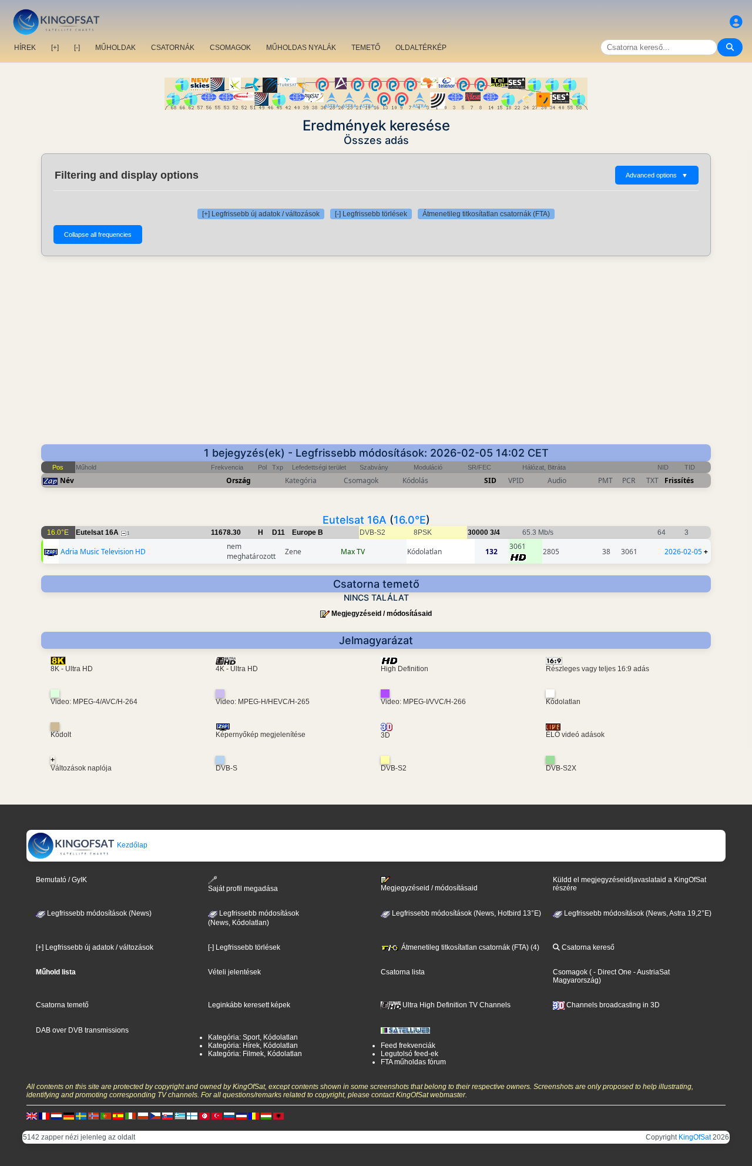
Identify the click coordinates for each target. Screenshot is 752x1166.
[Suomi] (192, 1115)
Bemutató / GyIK (61, 880)
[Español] (118, 1115)
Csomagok (570, 972)
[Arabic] (204, 1115)
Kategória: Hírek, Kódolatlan (253, 1045)
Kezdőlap (131, 845)
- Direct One (612, 972)
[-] (77, 47)
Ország (238, 480)
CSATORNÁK (172, 47)
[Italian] (130, 1115)
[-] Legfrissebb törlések (371, 214)
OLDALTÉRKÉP (420, 47)
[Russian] (229, 1115)
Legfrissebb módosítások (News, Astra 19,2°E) (636, 913)
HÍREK (25, 47)
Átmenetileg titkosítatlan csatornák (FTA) (486, 214)
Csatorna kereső (587, 947)
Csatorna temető (62, 1005)
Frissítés (679, 480)
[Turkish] (217, 1115)
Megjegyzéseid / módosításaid (381, 613)
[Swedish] (81, 1115)
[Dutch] (56, 1115)
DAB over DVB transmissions (82, 1030)
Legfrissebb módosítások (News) (98, 913)
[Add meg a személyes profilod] (736, 22)
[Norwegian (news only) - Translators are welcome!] (93, 1115)
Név (67, 480)
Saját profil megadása (243, 888)
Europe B (307, 532)
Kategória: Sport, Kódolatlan (253, 1037)
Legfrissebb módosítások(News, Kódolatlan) (253, 918)
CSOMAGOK (230, 47)
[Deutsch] (68, 1115)
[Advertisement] (376, 356)
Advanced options (657, 175)
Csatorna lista (403, 972)
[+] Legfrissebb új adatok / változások (261, 214)
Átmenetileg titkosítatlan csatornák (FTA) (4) (469, 947)
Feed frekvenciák (408, 1045)
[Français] (44, 1115)
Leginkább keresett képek (249, 1005)
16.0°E (410, 520)
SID (490, 480)
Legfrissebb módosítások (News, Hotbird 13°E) (465, 913)
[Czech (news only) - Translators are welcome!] (155, 1115)
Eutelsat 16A (355, 520)
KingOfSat (695, 1137)
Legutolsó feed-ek (409, 1054)
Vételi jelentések (234, 972)
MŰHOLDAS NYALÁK (301, 47)
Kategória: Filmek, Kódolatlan (255, 1054)
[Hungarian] (266, 1115)
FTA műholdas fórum (413, 1062)
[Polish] (142, 1115)
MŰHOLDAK (115, 47)
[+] (55, 47)
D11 (278, 532)
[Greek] (179, 1115)
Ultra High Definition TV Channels (456, 1005)
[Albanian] (278, 1115)
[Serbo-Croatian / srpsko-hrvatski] (241, 1115)
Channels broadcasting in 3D (612, 1005)
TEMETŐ (365, 47)
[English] (31, 1115)
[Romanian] (254, 1115)
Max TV (353, 552)
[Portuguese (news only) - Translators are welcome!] (105, 1115)
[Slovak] (167, 1115)
